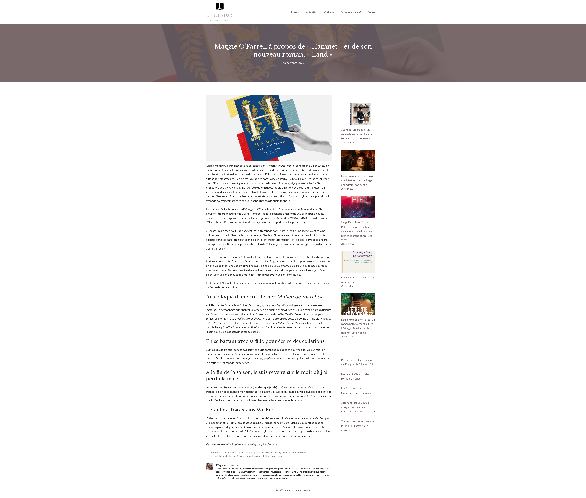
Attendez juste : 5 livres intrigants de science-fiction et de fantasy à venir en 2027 (358, 407)
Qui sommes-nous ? (351, 12)
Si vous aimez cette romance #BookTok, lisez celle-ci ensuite (357, 426)
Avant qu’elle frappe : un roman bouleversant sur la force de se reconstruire (356, 134)
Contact (372, 12)
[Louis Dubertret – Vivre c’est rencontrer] (358, 270)
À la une (295, 12)
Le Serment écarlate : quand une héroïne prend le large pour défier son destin (357, 180)
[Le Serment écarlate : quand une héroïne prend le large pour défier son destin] (358, 169)
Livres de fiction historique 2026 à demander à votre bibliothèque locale (246, 456)
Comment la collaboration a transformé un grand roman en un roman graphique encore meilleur (258, 452)
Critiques (329, 12)
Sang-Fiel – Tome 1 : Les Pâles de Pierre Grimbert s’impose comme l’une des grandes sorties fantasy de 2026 (357, 231)
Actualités (311, 12)
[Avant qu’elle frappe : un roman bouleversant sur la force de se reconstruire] (358, 122)
